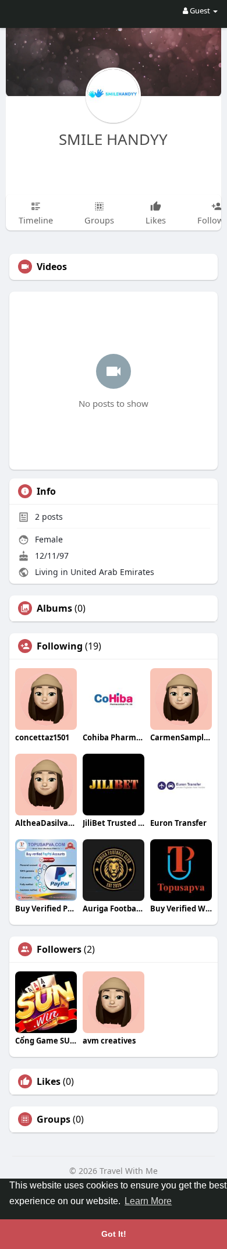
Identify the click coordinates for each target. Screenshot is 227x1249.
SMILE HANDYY (113, 139)
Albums (54, 608)
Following (60, 646)
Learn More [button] (148, 1201)
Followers (59, 949)
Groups (53, 1119)
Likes (49, 1081)
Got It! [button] (113, 1234)
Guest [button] (200, 10)
